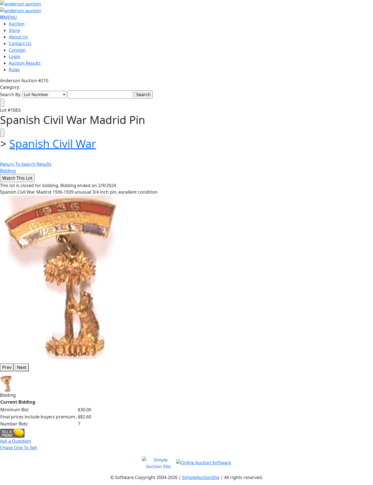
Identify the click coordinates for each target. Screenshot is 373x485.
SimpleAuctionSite (201, 477)
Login (14, 57)
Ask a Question (15, 441)
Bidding (8, 171)
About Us (18, 37)
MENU (10, 17)
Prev (6, 367)
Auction (17, 24)
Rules (14, 70)
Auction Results (25, 63)
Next (21, 367)
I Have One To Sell (18, 448)
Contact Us (20, 43)
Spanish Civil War (52, 143)
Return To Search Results (26, 164)
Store (14, 30)
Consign (17, 50)
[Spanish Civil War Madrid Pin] (60, 277)
